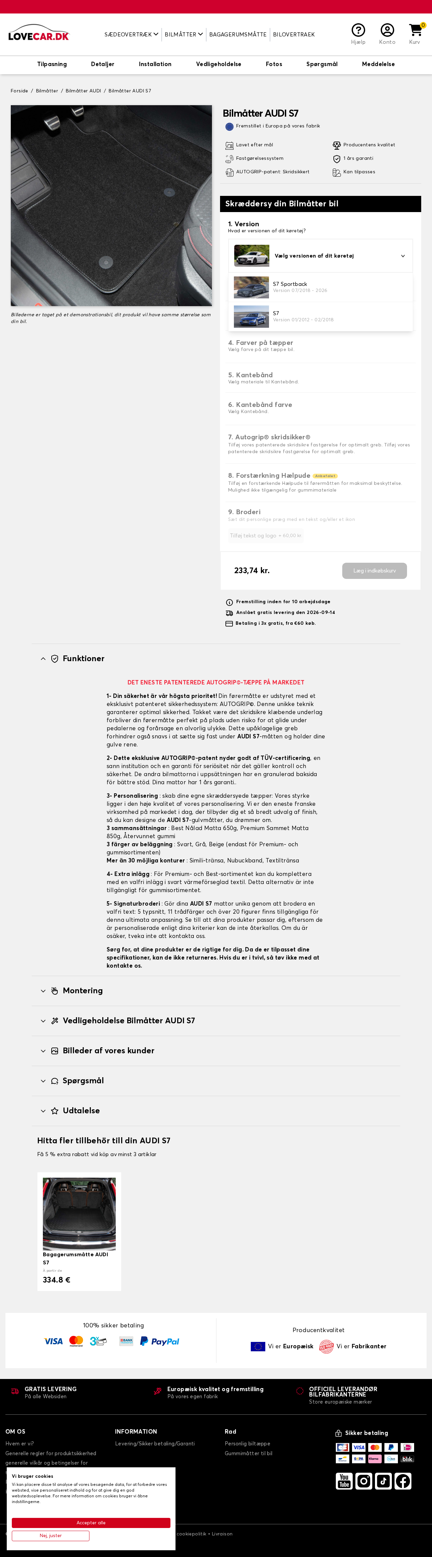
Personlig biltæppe (247, 1443)
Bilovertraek (294, 34)
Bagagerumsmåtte (238, 34)
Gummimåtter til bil (249, 1453)
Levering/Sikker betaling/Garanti (155, 1443)
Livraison (222, 1534)
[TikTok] (383, 1481)
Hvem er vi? (19, 1443)
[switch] (52, 65)
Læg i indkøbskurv (374, 571)
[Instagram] (363, 1481)
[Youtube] (344, 1481)
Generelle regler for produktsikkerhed (51, 1453)
